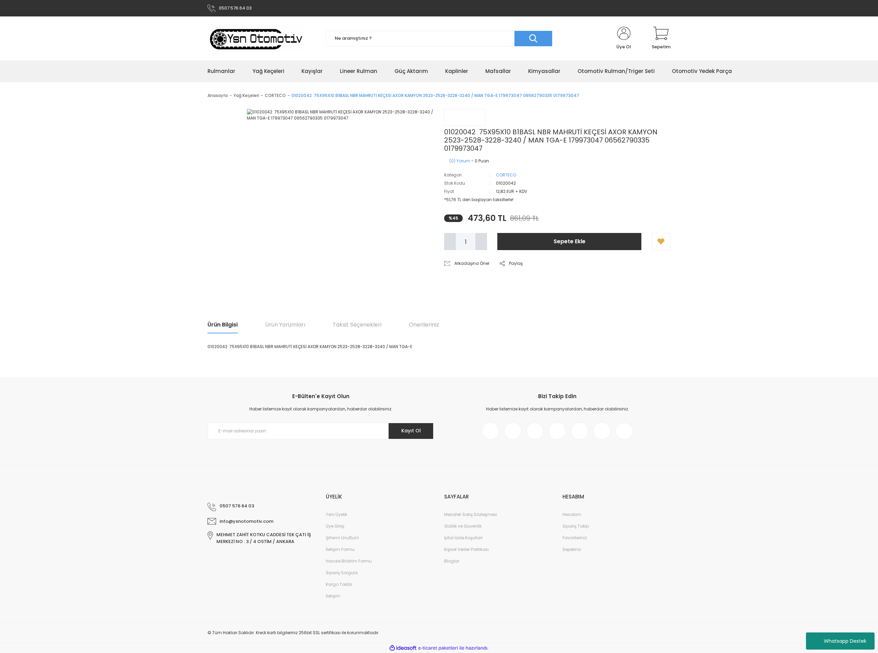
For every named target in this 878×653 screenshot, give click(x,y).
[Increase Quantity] (481, 241)
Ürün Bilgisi (222, 325)
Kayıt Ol (411, 430)
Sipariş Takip (575, 526)
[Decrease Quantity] (450, 241)
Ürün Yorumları (285, 325)
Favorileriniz (574, 538)
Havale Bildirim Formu (349, 561)
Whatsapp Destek (845, 641)
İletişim (333, 596)
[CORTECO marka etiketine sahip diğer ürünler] (464, 117)
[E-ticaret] (438, 648)
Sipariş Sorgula (342, 573)
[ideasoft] (403, 648)
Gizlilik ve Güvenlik (463, 526)
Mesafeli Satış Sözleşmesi (470, 514)
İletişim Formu (340, 549)
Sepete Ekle (569, 241)
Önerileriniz (424, 325)
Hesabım (571, 514)
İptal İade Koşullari (463, 538)
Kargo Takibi (339, 584)
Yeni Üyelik (336, 514)
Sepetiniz (571, 549)
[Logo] (255, 38)
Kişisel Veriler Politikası (466, 549)
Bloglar (451, 561)
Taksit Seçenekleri (357, 325)
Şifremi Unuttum (342, 538)
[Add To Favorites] (661, 241)
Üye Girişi (335, 526)
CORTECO (506, 175)
